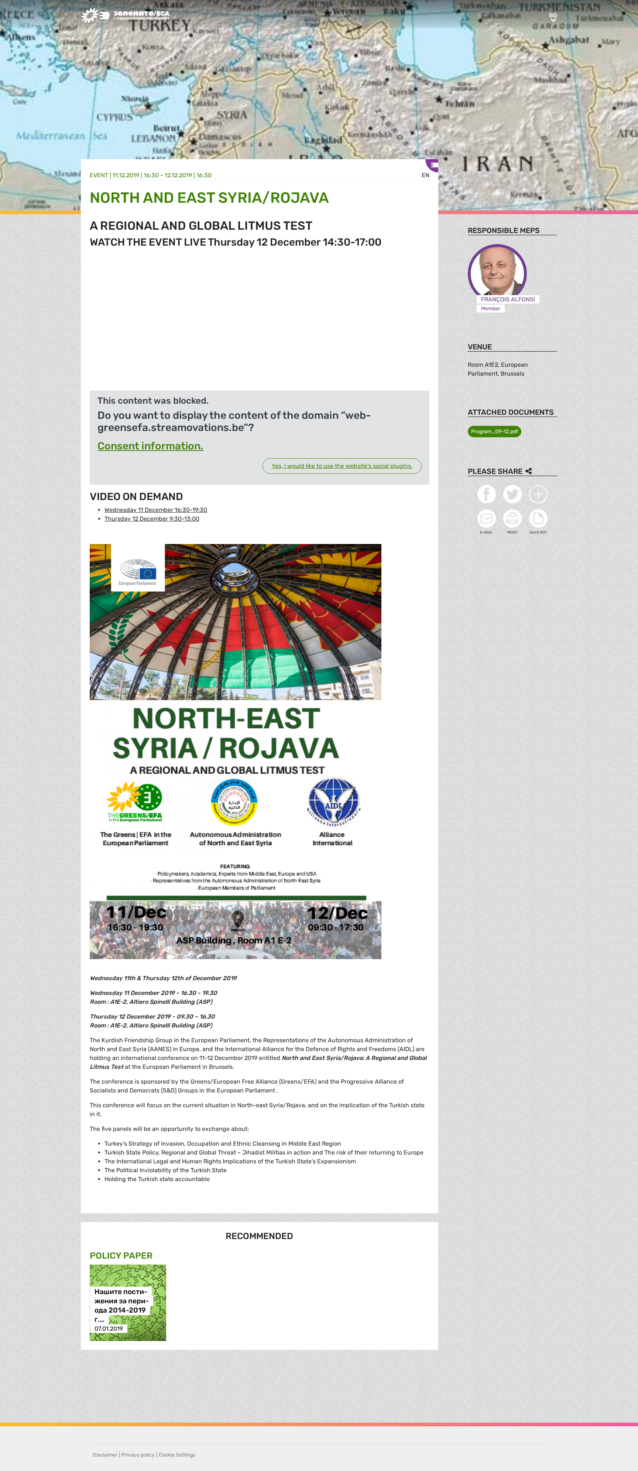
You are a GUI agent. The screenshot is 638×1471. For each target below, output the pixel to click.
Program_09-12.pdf (494, 431)
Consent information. (150, 446)
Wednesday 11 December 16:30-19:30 (155, 509)
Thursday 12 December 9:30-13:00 (151, 518)
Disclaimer (105, 1455)
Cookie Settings (177, 1455)
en (425, 175)
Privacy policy (138, 1455)
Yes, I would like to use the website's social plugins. (342, 465)
